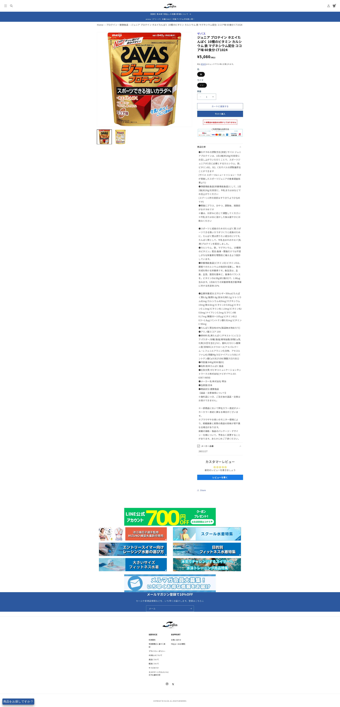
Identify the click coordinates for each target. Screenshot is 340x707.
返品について (154, 659)
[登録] (191, 608)
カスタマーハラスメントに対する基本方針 (159, 673)
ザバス (201, 33)
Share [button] (203, 490)
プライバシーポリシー (157, 651)
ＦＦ (202, 85)
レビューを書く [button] (220, 477)
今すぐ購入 (220, 113)
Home (100, 24)
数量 (199, 91)
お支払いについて (155, 655)
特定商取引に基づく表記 (157, 645)
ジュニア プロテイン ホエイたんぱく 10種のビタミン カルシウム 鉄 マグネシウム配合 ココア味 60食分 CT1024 (186, 24)
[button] (5, 6)
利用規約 (152, 640)
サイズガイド (154, 668)
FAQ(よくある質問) (178, 644)
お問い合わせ (176, 640)
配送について (154, 663)
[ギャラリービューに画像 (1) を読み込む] (104, 137)
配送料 (203, 64)
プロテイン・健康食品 (117, 24)
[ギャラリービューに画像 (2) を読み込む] (120, 137)
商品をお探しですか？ (18, 701)
